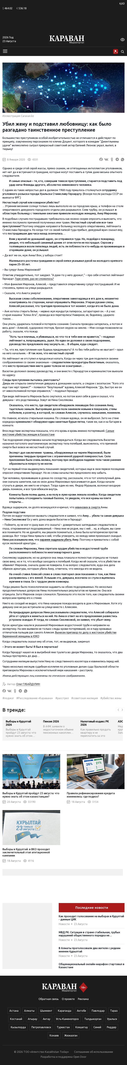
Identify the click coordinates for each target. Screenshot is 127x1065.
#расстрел (62, 698)
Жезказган (70, 1035)
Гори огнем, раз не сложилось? (34, 278)
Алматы (29, 1010)
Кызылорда (18, 1027)
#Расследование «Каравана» (34, 698)
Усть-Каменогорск (67, 1018)
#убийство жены (110, 698)
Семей (97, 1027)
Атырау (32, 1018)
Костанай (16, 1018)
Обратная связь (49, 998)
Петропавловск (41, 1027)
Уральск (112, 1018)
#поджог (8, 698)
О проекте (68, 998)
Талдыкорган (92, 1018)
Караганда (64, 1010)
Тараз (114, 1010)
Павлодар (98, 1010)
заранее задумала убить (56, 539)
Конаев (54, 1035)
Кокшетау (81, 1027)
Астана (14, 1010)
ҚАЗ (122, 3)
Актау (46, 1018)
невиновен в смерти (88, 507)
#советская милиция (84, 698)
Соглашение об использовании (93, 1051)
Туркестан (63, 1027)
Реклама (83, 998)
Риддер (111, 1027)
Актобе (81, 1010)
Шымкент (46, 1010)
